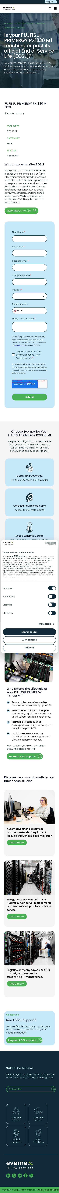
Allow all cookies (29, 631)
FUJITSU (41, 23)
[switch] (52, 596)
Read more (17, 842)
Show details (45, 623)
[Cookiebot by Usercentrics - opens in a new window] (44, 543)
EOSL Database (25, 23)
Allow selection (29, 639)
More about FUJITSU (19, 210)
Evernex (8, 23)
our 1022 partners (19, 556)
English (49, 1)
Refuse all (29, 647)
